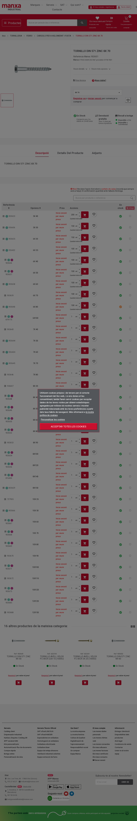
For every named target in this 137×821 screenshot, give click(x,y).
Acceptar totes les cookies (68, 426)
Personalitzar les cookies (53, 419)
